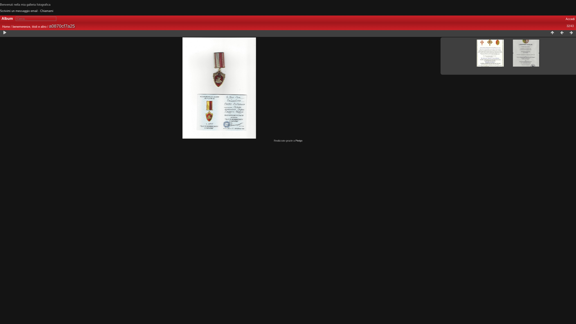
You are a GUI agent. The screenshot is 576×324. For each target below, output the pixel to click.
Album (7, 18)
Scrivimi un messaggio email (19, 11)
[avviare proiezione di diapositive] (4, 33)
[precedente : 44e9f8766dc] (562, 33)
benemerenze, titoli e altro (29, 26)
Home (6, 26)
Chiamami (46, 11)
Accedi (570, 19)
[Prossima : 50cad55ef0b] (571, 33)
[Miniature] (552, 33)
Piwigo (298, 140)
